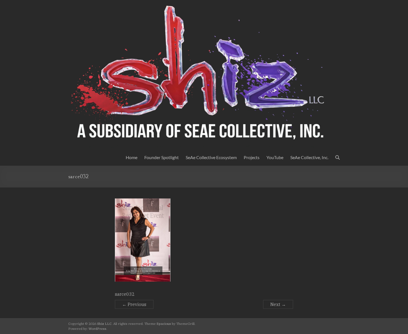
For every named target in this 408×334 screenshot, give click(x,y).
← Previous (134, 304)
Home (131, 157)
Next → (278, 304)
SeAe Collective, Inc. (309, 157)
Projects (252, 157)
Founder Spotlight (161, 157)
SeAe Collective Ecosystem (211, 157)
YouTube (274, 157)
